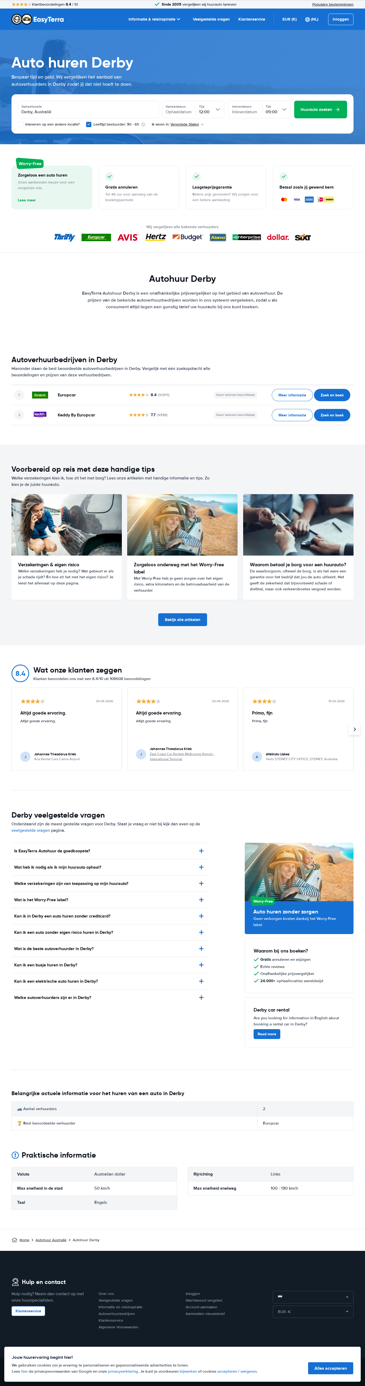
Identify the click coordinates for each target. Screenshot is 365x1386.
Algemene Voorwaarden (118, 1327)
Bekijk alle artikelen (182, 620)
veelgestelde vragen (30, 830)
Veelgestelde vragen (211, 19)
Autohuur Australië (51, 1240)
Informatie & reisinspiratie (152, 19)
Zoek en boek (332, 395)
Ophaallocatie (31, 106)
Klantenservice (251, 19)
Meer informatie (292, 395)
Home (24, 1240)
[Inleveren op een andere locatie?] (20, 124)
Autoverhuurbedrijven (117, 1313)
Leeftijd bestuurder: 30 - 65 (116, 124)
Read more (267, 1034)
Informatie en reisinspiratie (120, 1307)
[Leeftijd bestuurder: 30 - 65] (88, 124)
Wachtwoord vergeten (204, 1300)
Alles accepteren (330, 1368)
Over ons (106, 1293)
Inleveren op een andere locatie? (52, 124)
